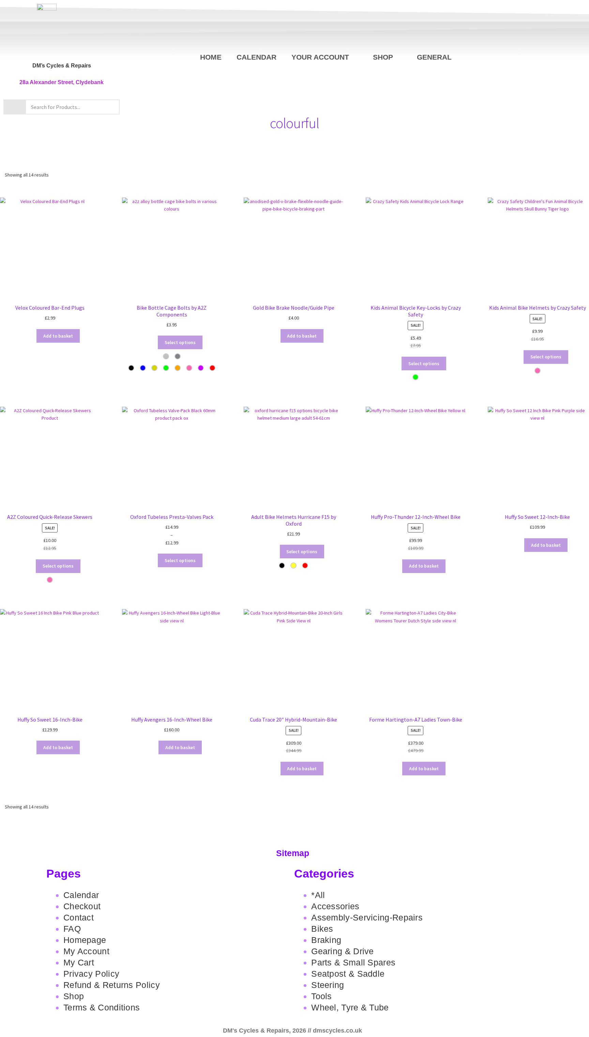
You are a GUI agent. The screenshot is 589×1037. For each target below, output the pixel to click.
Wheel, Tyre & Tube (350, 1007)
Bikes (322, 928)
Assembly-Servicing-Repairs (367, 917)
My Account (86, 951)
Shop (383, 57)
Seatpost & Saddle (347, 973)
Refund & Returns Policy (111, 985)
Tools (321, 996)
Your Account (320, 57)
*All (318, 895)
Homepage (84, 940)
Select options (180, 342)
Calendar (256, 57)
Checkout (82, 906)
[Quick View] (26, 336)
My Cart (78, 962)
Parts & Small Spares (353, 962)
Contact (78, 917)
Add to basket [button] (58, 336)
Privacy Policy (91, 973)
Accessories (335, 906)
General (434, 57)
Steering (327, 985)
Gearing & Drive (342, 951)
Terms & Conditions (101, 1007)
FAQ (72, 928)
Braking (326, 940)
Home (211, 57)
